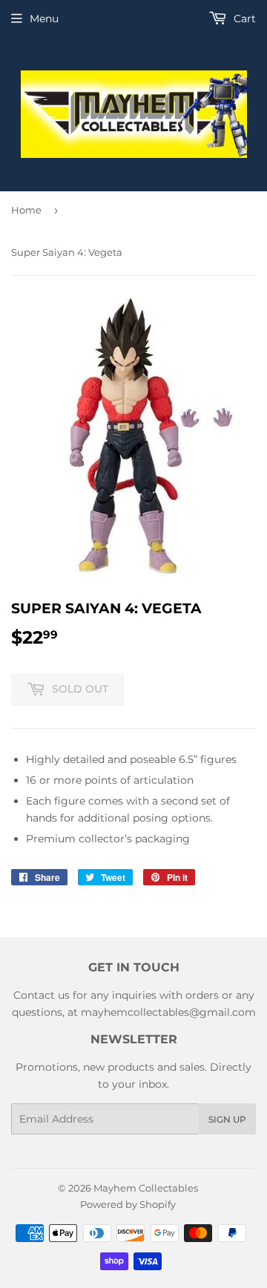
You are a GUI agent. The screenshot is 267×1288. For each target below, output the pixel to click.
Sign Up (227, 1119)
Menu (44, 18)
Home (26, 210)
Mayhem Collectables (145, 1188)
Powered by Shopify (128, 1204)
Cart (243, 18)
